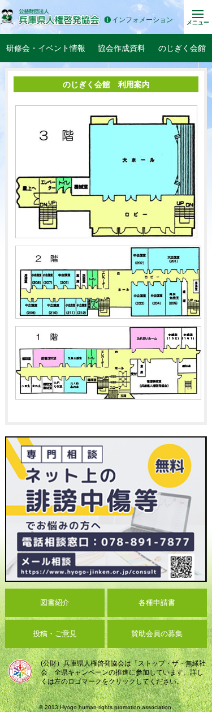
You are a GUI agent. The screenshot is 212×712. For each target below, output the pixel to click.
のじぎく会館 (182, 48)
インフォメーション (142, 20)
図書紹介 (55, 602)
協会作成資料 (121, 48)
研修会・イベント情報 (45, 48)
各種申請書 (157, 602)
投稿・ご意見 (55, 633)
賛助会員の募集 (157, 633)
